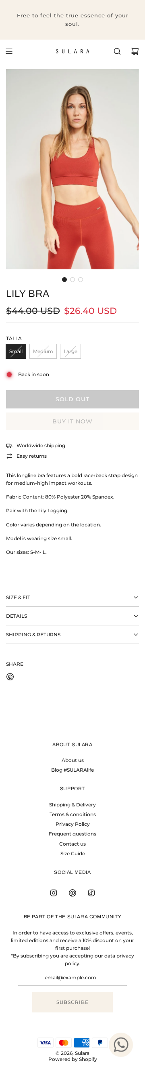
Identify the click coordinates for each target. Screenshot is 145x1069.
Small (16, 351)
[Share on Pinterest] (10, 678)
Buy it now (72, 421)
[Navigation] (9, 51)
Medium (43, 351)
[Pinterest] (72, 893)
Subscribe (72, 1002)
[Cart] (135, 51)
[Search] (117, 51)
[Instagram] (53, 893)
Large (70, 351)
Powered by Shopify (72, 1059)
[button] (64, 279)
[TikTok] (91, 893)
